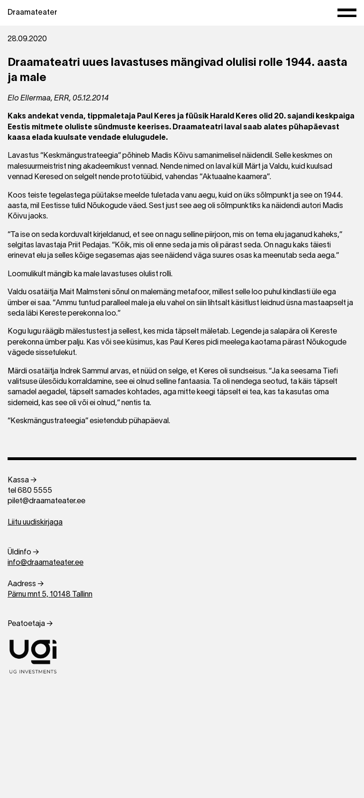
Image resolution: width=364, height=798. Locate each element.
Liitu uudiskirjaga (35, 522)
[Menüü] (346, 13)
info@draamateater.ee (45, 563)
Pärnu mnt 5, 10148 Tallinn (50, 594)
